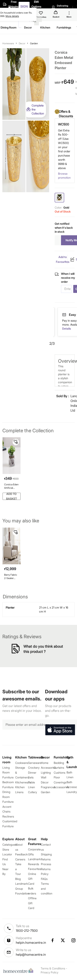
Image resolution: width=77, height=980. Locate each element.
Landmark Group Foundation (22, 888)
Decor (22, 43)
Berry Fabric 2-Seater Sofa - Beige (11, 576)
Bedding (59, 762)
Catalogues (9, 844)
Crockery (33, 767)
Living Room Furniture (8, 772)
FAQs (44, 879)
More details (12, 16)
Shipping (46, 854)
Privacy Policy (49, 972)
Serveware (35, 762)
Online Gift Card (32, 878)
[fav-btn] (16, 442)
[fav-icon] (41, 13)
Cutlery (32, 792)
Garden (34, 43)
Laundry (72, 792)
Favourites (34, 869)
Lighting (46, 772)
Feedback (21, 854)
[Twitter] (63, 940)
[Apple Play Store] (60, 730)
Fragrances (48, 787)
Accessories (61, 787)
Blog (18, 879)
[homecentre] (19, 970)
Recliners (8, 816)
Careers (20, 859)
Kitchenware (23, 782)
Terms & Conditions (53, 968)
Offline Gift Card (32, 903)
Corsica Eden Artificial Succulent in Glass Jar (11, 486)
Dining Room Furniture (8, 796)
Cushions (59, 772)
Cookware (21, 762)
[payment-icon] (68, 315)
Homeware (8, 43)
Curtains (59, 767)
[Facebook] (52, 940)
